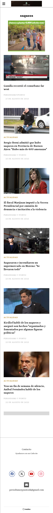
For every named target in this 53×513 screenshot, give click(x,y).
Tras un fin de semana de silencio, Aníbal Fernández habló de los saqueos (24, 389)
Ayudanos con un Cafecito (26, 453)
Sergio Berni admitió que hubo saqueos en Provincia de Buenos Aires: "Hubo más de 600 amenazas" (25, 146)
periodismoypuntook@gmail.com (26, 490)
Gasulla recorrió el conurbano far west (24, 87)
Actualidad (11, 137)
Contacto (26, 449)
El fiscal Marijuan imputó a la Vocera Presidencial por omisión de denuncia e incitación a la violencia (26, 206)
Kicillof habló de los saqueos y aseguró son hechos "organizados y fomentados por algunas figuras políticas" (25, 327)
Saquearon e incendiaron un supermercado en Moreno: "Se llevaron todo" (22, 266)
